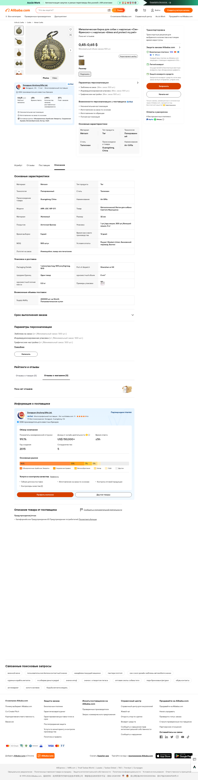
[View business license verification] (123, 776)
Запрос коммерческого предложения (98, 714)
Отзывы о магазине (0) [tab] (56, 375)
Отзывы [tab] (30, 165)
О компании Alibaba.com (16, 701)
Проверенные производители (95, 709)
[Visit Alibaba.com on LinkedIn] (166, 737)
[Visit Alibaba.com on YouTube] (182, 737)
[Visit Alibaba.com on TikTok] (188, 737)
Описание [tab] (59, 165)
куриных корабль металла (19, 680)
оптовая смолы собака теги (127, 680)
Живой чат (125, 711)
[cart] (145, 11)
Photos (46, 78)
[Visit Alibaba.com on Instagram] (177, 737)
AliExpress (60, 768)
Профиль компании (45, 495)
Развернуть (54, 477)
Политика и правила (52, 737)
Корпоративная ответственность (19, 717)
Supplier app (103, 756)
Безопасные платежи (53, 706)
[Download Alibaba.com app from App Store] (164, 755)
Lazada (99, 768)
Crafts (29, 22)
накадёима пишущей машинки (87, 673)
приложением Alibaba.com (140, 756)
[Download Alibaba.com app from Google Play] (183, 755)
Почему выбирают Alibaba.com (18, 706)
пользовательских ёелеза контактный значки (47, 673)
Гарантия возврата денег (54, 711)
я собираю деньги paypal (48, 680)
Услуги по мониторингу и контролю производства (59, 730)
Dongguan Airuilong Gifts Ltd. (35, 85)
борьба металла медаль (57, 688)
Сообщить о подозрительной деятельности (103, 510)
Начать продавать (167, 711)
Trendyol (127, 768)
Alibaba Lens (19, 756)
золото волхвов (32, 688)
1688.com (71, 768)
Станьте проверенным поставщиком (175, 722)
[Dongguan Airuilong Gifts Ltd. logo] (18, 87)
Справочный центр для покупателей (137, 706)
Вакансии (9, 722)
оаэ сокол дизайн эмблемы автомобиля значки (150, 673)
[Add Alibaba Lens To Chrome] (46, 755)
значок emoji (71, 680)
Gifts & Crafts (19, 22)
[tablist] (41, 165)
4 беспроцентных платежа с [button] (158, 116)
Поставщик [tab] (44, 165)
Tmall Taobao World (86, 768)
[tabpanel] (74, 387)
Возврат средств (128, 722)
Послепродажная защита (55, 724)
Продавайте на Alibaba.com (171, 706)
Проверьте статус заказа (170, 717)
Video (54, 78)
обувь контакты (182, 680)
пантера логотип (115, 673)
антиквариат (13, 688)
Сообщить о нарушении (131, 734)
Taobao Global (110, 768)
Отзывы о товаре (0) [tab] (26, 375)
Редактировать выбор (128, 56)
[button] (109, 10)
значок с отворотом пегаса (96, 680)
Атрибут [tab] (18, 165)
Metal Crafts (38, 22)
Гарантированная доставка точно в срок (59, 718)
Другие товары (103, 495)
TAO (120, 768)
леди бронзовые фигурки (158, 680)
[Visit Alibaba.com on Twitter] (171, 737)
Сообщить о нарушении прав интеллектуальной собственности (136, 728)
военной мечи (14, 673)
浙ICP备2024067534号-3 (167, 776)
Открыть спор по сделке (131, 717)
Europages (138, 768)
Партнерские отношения (170, 727)
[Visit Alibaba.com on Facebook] (161, 737)
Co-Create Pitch (12, 711)
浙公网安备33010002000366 (143, 776)
